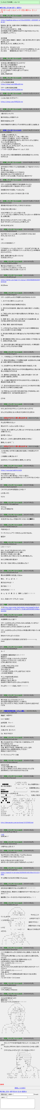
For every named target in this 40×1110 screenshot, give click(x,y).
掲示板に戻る (4, 1091)
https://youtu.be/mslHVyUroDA (11, 470)
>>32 (2, 834)
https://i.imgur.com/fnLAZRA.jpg (12, 89)
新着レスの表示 (20, 1088)
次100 (20, 1091)
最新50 (19, 7)
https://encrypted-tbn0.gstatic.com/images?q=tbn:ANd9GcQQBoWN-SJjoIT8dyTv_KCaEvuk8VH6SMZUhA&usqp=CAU (20, 609)
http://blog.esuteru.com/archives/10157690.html (17, 822)
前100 (15, 1091)
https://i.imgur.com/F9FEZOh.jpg (12, 101)
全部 (13, 7)
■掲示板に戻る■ (5, 7)
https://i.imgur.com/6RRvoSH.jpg (12, 84)
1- (15, 7)
